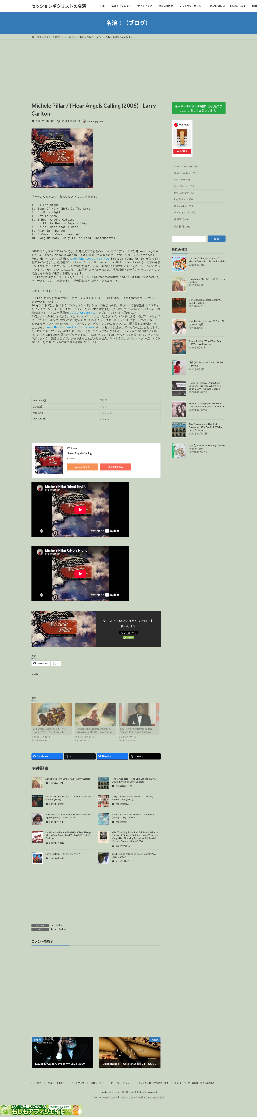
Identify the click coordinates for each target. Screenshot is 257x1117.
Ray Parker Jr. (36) (183, 199)
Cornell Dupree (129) (185, 166)
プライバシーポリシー (120, 1083)
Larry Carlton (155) (184, 186)
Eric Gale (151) (182, 179)
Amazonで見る (82, 467)
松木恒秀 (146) (182, 226)
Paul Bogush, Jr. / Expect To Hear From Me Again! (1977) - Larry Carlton (68, 816)
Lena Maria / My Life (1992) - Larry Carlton (68, 778)
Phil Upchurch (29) (184, 192)
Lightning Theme (127, 1097)
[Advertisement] (128, 65)
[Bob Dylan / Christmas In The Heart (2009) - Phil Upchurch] (51, 714)
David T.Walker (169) (185, 173)
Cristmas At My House (85, 262)
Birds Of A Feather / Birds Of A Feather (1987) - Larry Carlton (133, 816)
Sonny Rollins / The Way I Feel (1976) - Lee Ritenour (205, 343)
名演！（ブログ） (56, 1083)
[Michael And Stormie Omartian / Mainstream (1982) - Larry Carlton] (95, 714)
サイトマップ (78, 1083)
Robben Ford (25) (183, 205)
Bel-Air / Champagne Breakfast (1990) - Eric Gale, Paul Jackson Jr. (207, 405)
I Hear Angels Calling (79, 453)
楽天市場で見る (115, 467)
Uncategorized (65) (184, 212)
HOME (38, 1083)
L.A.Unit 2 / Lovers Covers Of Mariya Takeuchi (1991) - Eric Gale (207, 260)
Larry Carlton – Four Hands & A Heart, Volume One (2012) (132, 798)
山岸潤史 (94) (181, 219)
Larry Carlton (57, 925)
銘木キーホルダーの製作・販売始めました (195, 1083)
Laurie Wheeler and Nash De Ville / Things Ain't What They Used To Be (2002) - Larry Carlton (68, 835)
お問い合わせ (97, 1083)
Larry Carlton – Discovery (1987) (62, 853)
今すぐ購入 (182, 151)
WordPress (109, 1097)
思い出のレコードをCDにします (153, 1083)
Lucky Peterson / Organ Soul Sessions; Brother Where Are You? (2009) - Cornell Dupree (205, 385)
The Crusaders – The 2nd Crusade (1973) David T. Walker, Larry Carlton (134, 780)
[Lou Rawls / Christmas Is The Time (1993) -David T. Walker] (139, 714)
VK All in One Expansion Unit (151, 1097)
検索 (216, 239)
